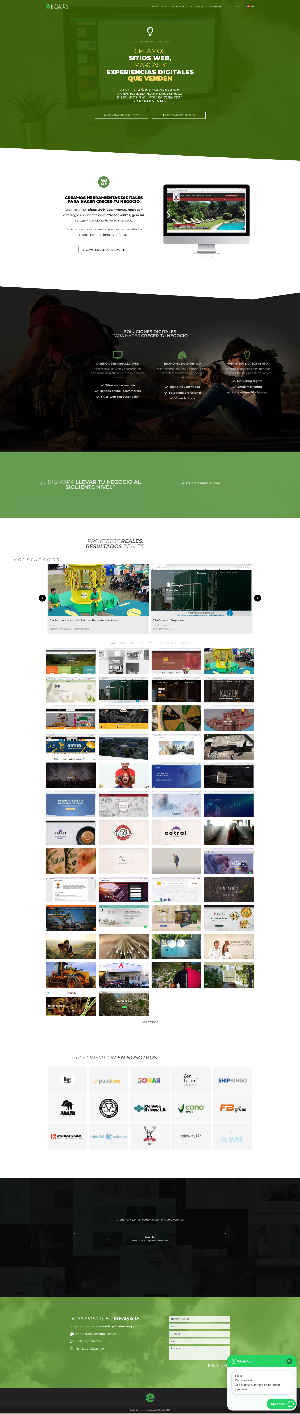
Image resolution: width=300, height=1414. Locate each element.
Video (185, 643)
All (113, 643)
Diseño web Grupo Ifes (65, 620)
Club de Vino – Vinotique (170, 620)
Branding (127, 643)
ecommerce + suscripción (166, 629)
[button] (168, 212)
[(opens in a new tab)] (201, 590)
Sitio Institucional (58, 629)
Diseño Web (56, 625)
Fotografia (168, 643)
